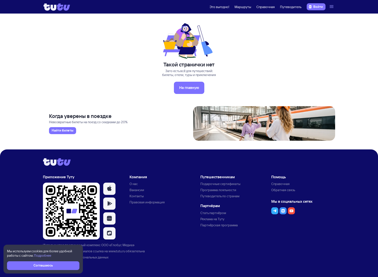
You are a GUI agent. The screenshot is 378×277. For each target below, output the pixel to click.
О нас (134, 184)
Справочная (265, 7)
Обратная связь (283, 190)
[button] (109, 189)
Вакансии (137, 190)
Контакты (137, 196)
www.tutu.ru (116, 251)
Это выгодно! (219, 7)
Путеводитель (290, 7)
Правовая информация (147, 202)
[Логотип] (57, 7)
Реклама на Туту (212, 219)
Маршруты (242, 7)
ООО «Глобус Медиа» (118, 245)
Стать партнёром (213, 213)
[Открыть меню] (332, 6)
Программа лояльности (218, 190)
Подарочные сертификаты (220, 184)
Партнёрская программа (219, 225)
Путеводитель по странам (219, 196)
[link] (62, 130)
